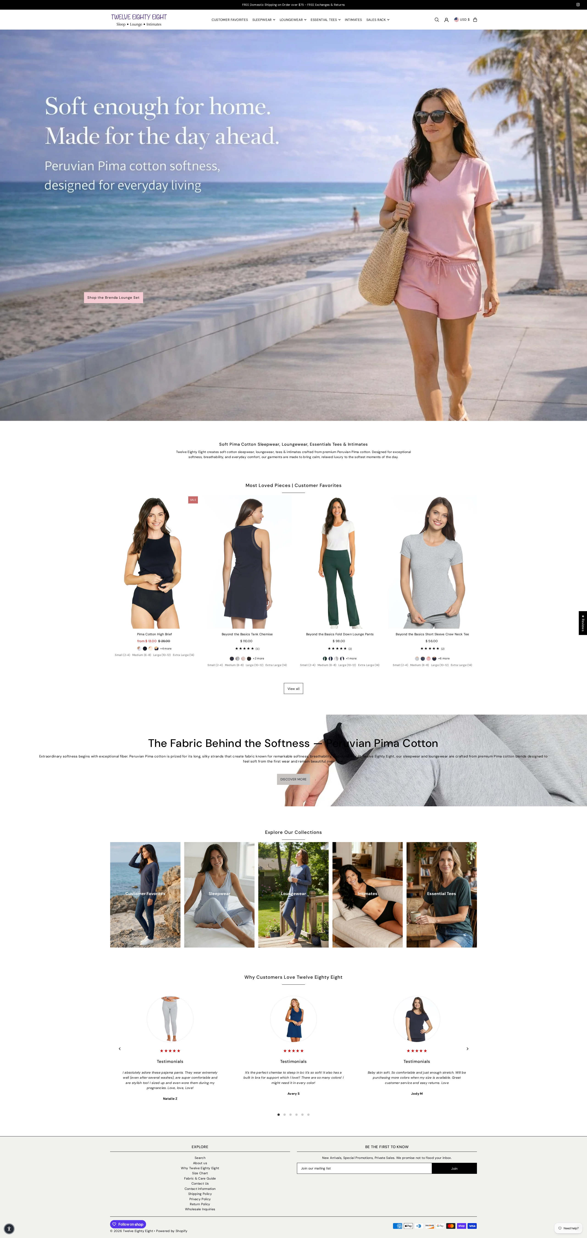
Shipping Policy (200, 1194)
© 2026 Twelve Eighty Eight (131, 1231)
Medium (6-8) (141, 655)
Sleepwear (219, 893)
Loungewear (293, 893)
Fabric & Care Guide (200, 1178)
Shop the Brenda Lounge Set (113, 297)
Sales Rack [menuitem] (376, 20)
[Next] (467, 1049)
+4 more (166, 648)
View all (293, 689)
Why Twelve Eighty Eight (200, 1168)
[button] (9, 1228)
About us (200, 1163)
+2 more (258, 658)
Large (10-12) (162, 655)
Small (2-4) (122, 655)
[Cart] (475, 20)
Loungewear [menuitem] (291, 20)
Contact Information (200, 1189)
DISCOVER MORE (293, 779)
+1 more (351, 658)
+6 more (444, 658)
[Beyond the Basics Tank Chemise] (247, 562)
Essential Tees (441, 893)
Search (200, 1158)
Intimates (367, 893)
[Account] (446, 20)
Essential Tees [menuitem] (324, 20)
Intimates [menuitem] (353, 20)
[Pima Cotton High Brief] (154, 562)
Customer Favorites (145, 893)
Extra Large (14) (183, 655)
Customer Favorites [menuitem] (230, 20)
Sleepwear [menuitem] (262, 20)
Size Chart (200, 1173)
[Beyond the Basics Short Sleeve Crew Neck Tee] (432, 562)
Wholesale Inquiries (200, 1209)
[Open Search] (437, 20)
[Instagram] (578, 5)
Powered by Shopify (171, 1231)
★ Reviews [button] (583, 623)
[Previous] (120, 1049)
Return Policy (200, 1204)
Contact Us (200, 1183)
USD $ (465, 20)
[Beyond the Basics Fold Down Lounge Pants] (339, 562)
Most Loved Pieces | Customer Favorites (294, 485)
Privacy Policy (200, 1199)
